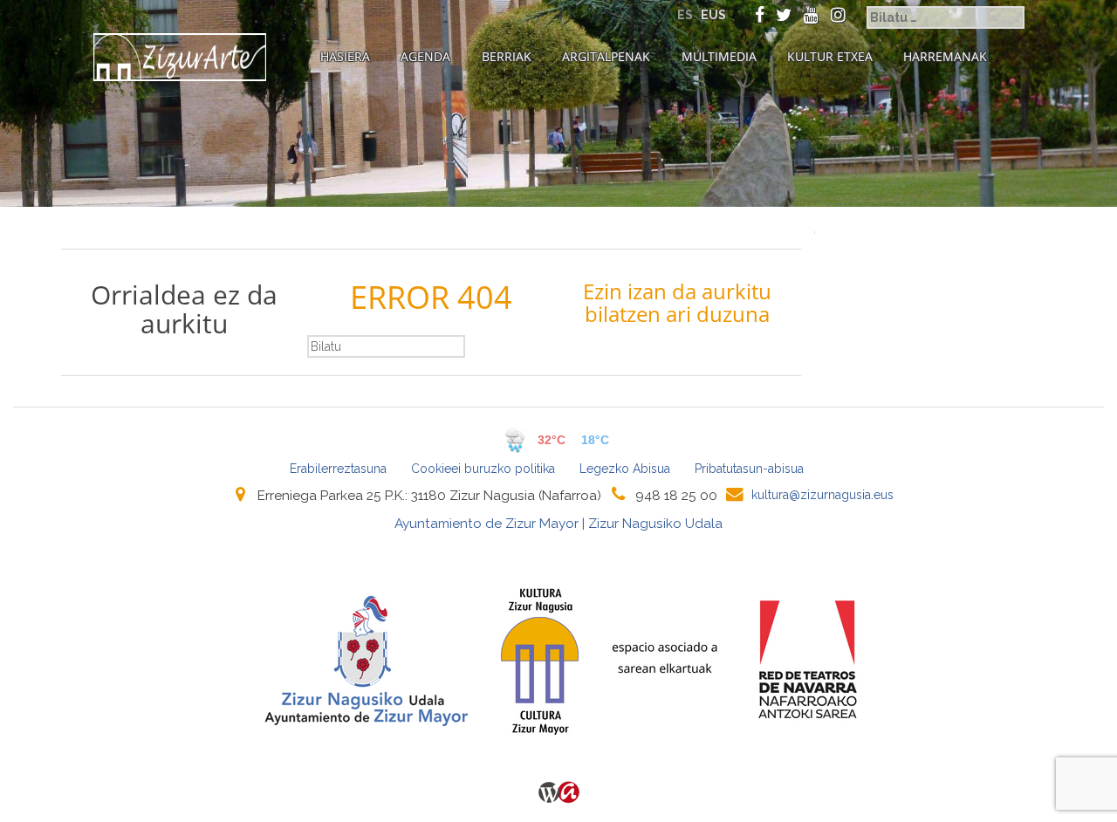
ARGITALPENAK (606, 56)
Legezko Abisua (624, 469)
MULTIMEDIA (719, 56)
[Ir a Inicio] (179, 57)
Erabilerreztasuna (338, 469)
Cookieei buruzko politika (483, 469)
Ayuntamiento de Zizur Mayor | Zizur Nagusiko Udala (558, 523)
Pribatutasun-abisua (749, 469)
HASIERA (345, 56)
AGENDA (425, 56)
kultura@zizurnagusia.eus (822, 495)
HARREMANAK (945, 56)
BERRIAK (506, 56)
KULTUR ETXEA (830, 56)
